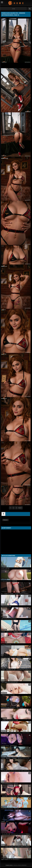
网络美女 (5, 520)
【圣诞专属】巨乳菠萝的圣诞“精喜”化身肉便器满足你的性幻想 (16, 796)
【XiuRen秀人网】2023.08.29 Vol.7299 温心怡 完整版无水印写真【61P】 (16, 834)
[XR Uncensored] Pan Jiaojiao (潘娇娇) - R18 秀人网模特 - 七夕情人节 (16, 657)
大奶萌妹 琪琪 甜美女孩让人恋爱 (9, 720)
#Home (13, 8)
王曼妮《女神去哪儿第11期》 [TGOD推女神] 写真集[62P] (15, 669)
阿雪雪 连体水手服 (6, 606)
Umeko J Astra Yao (6, 644)
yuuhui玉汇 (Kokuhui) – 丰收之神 (10, 809)
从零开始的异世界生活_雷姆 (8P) (9, 783)
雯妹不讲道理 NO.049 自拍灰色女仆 (10, 859)
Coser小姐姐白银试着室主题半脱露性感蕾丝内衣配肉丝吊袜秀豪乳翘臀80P (16, 846)
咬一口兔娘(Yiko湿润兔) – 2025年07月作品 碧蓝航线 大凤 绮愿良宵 (16, 593)
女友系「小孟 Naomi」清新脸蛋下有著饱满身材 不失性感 (16, 631)
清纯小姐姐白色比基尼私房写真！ (10, 682)
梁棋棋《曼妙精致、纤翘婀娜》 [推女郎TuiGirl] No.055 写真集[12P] (16, 758)
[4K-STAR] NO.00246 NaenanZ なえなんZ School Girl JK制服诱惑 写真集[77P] (16, 733)
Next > (20, 508)
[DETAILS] (3, 514)
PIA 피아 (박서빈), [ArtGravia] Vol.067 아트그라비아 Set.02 (16, 771)
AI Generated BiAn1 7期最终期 (9, 581)
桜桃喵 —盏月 (5, 821)
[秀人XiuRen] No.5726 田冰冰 (8, 619)
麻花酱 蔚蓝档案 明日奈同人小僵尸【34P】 (12, 707)
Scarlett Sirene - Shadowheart (9, 745)
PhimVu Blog (16, 3)
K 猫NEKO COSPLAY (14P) (8, 695)
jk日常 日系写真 (5, 568)
